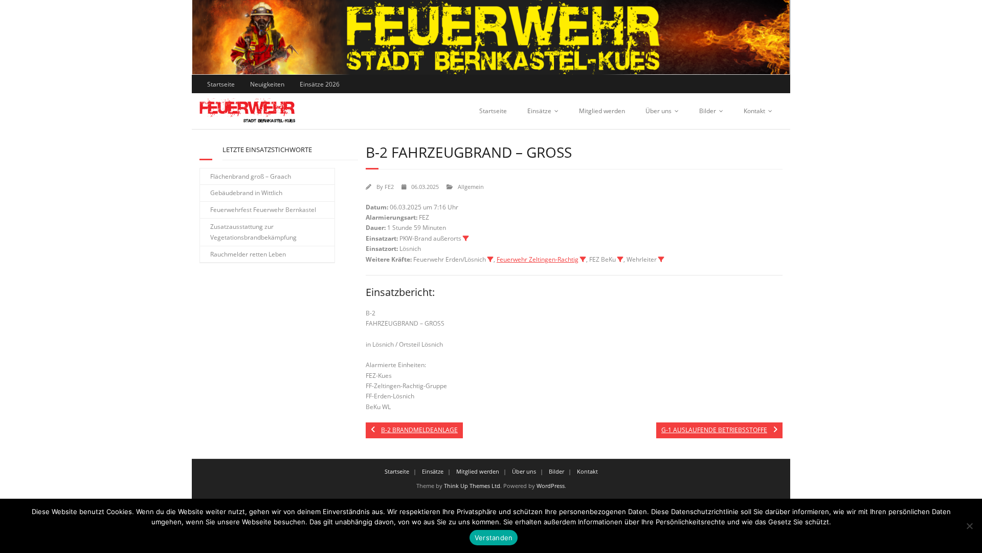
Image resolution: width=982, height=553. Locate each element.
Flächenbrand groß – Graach (250, 176)
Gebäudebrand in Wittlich (246, 192)
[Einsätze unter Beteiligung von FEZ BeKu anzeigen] (620, 260)
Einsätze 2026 (320, 84)
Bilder (707, 111)
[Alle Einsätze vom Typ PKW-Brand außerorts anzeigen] (466, 239)
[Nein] (969, 526)
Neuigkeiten (267, 84)
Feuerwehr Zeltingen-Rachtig (537, 259)
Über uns (658, 111)
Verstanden (494, 538)
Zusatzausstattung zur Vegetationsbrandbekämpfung (253, 232)
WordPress (551, 486)
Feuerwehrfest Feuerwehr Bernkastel (263, 209)
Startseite (221, 84)
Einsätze (539, 111)
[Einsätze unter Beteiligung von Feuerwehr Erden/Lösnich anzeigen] (490, 260)
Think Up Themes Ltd (472, 486)
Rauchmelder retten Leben (248, 254)
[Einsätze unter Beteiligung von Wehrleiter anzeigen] (661, 260)
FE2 (389, 186)
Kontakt (754, 111)
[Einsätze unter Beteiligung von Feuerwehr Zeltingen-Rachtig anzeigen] (583, 260)
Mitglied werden (602, 111)
